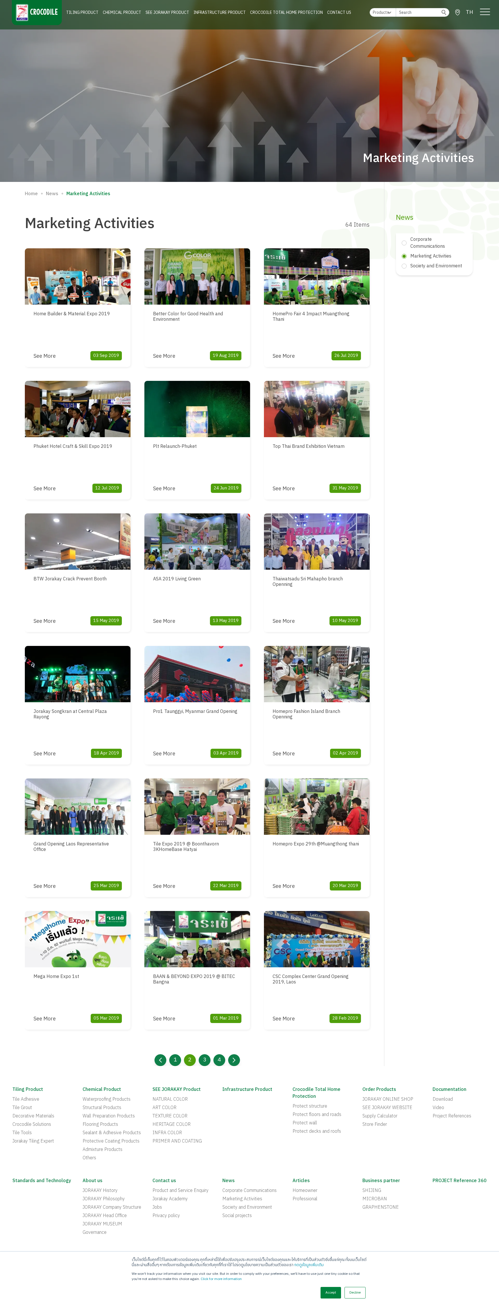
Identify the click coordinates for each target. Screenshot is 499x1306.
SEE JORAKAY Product (167, 12)
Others (89, 1158)
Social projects (237, 1215)
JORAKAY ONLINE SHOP (387, 1099)
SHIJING (371, 1190)
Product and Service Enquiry (180, 1190)
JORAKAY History (100, 1190)
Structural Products (102, 1107)
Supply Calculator (379, 1116)
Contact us (164, 1181)
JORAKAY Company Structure (112, 1207)
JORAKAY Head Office (105, 1215)
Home (31, 194)
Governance (95, 1232)
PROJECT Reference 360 (460, 1181)
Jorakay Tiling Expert (33, 1141)
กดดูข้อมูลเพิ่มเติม (309, 1265)
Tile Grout (22, 1107)
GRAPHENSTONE (380, 1207)
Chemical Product (122, 12)
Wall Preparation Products (109, 1116)
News (52, 194)
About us (93, 1181)
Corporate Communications (249, 1190)
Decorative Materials (33, 1116)
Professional (305, 1199)
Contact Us (339, 12)
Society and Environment (247, 1207)
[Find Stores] (457, 12)
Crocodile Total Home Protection (286, 12)
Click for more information (221, 1279)
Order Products (379, 1089)
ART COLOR (164, 1107)
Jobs (157, 1207)
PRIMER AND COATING (177, 1141)
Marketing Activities (242, 1199)
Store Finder (374, 1124)
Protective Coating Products (111, 1141)
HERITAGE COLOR (171, 1124)
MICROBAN (374, 1199)
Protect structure (310, 1106)
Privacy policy (166, 1215)
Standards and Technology (41, 1181)
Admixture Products (102, 1149)
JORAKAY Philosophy (104, 1199)
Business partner (381, 1181)
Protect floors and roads (317, 1114)
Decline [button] (355, 1292)
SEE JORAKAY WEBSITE (387, 1107)
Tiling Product (82, 12)
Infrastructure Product (219, 12)
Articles (301, 1181)
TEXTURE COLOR (169, 1116)
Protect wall (305, 1123)
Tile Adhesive (25, 1099)
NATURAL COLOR (170, 1099)
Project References (452, 1116)
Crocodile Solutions (31, 1124)
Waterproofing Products (107, 1099)
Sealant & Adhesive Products (112, 1133)
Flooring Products (100, 1124)
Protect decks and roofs (317, 1131)
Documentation (449, 1089)
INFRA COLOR (167, 1133)
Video (438, 1107)
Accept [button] (330, 1292)
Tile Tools (22, 1133)
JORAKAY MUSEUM (102, 1224)
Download (443, 1099)
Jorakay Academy (170, 1199)
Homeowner (305, 1190)
